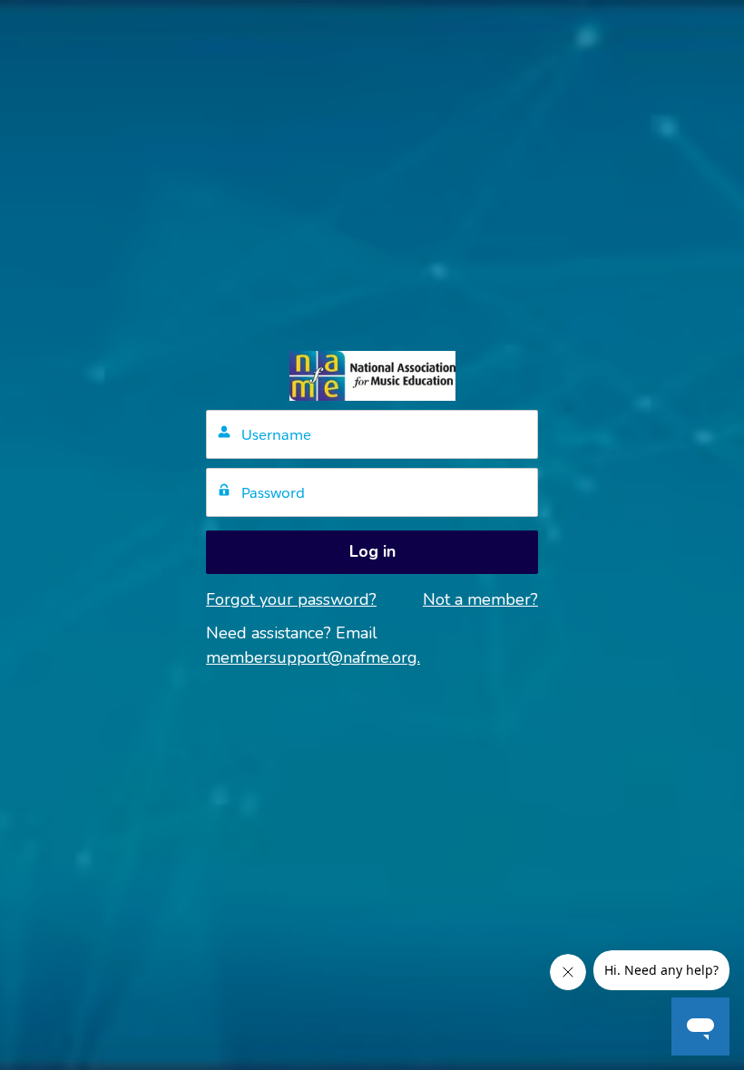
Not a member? (480, 599)
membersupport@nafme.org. (313, 657)
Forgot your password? (291, 599)
